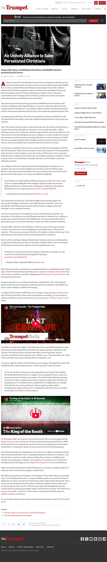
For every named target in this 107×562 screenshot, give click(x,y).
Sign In (90, 3)
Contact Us (12, 547)
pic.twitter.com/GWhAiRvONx (44, 188)
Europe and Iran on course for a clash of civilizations (24, 512)
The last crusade (56, 297)
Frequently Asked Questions (25, 547)
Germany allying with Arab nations (18, 515)
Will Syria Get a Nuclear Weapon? (83, 86)
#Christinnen (56, 180)
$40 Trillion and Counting (84, 148)
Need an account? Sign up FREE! (76, 3)
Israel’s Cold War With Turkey (86, 108)
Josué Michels (9, 76)
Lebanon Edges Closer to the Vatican (88, 113)
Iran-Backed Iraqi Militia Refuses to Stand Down (90, 128)
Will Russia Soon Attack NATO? (84, 94)
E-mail (37, 523)
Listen (65, 9)
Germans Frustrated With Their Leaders (89, 122)
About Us (102, 3)
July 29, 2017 (40, 262)
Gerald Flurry (42, 9)
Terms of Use (50, 547)
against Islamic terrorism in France (51, 274)
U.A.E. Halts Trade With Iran (85, 117)
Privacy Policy (40, 547)
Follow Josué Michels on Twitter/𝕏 (45, 525)
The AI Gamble (80, 139)
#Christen (8, 183)
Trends (98, 9)
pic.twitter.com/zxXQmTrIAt (15, 257)
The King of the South (44, 462)
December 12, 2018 (40, 193)
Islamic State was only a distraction (15, 441)
